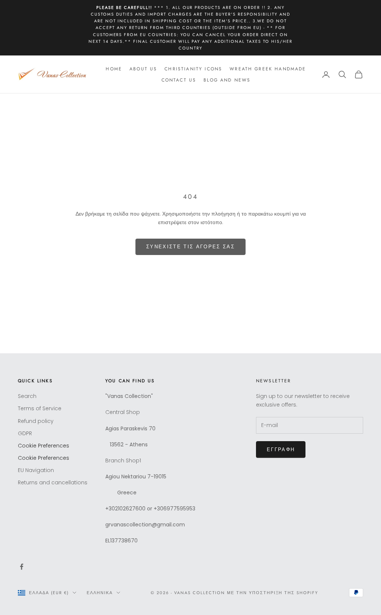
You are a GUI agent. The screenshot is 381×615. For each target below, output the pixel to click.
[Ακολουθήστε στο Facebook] (21, 566)
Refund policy (36, 421)
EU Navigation (36, 470)
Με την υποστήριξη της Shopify (272, 593)
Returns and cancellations (52, 482)
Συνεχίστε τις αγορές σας (190, 246)
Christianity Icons (193, 69)
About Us (143, 69)
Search (27, 396)
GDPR (25, 433)
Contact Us (178, 80)
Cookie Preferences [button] (43, 445)
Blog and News (227, 80)
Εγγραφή (281, 449)
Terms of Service (39, 408)
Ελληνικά (100, 593)
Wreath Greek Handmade (268, 69)
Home (114, 69)
